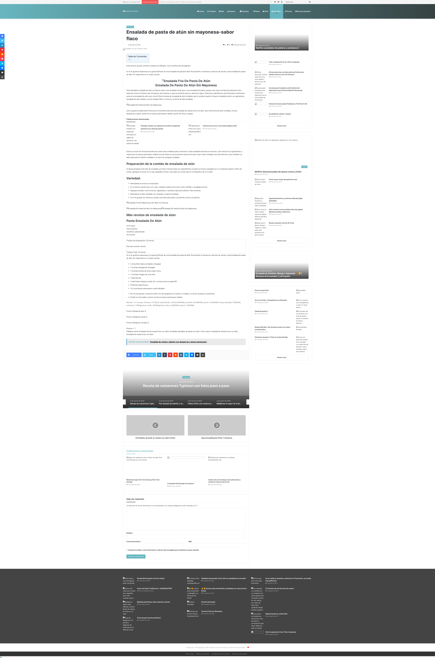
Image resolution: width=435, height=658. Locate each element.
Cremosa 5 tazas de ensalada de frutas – (275, 276)
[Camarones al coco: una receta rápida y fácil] (195, 130)
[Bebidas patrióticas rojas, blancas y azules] (129, 608)
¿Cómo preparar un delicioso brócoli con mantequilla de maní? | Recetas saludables (189, 2)
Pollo (222, 11)
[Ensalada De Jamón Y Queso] (261, 117)
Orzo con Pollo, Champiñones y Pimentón (271, 300)
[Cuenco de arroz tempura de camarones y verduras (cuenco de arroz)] (227, 467)
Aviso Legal (190, 654)
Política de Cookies (202, 654)
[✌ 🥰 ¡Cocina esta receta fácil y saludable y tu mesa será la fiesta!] (193, 593)
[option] (186, 385)
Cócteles (212, 11)
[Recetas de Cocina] (130, 11)
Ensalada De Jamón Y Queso (280, 114)
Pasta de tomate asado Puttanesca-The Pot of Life (288, 104)
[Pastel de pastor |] (302, 317)
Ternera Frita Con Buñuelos (211, 611)
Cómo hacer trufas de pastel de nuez (283, 179)
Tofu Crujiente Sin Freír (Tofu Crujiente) (284, 62)
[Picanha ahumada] (193, 605)
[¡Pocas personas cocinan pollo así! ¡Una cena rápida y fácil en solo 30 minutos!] (261, 78)
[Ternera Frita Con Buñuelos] (193, 614)
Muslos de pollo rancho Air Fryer (281, 223)
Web (190, 541)
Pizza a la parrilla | (262, 290)
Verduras (232, 11)
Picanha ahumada (208, 602)
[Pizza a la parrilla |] (302, 293)
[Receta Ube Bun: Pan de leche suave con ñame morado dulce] (302, 330)
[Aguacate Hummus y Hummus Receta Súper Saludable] (261, 202)
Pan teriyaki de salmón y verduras (186, 386)
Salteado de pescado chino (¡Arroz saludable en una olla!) (223, 578)
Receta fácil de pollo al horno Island (150, 578)
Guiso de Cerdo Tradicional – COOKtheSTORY (154, 588)
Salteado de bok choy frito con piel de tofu (276, 48)
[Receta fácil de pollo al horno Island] (129, 581)
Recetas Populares (304, 11)
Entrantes (245, 11)
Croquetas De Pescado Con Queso (180, 483)
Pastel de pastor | (261, 311)
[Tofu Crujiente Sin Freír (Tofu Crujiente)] (261, 65)
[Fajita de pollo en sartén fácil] (257, 621)
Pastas (257, 11)
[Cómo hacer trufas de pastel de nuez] (261, 187)
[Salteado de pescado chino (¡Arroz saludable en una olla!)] (193, 581)
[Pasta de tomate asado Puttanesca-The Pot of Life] (261, 107)
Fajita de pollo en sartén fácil (276, 614)
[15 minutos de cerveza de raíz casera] (257, 599)
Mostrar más (281, 126)
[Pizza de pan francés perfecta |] (129, 624)
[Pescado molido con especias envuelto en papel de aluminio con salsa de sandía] (133, 134)
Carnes (201, 11)
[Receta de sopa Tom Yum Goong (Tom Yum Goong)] (145, 467)
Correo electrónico (133, 541)
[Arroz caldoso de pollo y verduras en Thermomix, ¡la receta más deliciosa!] (257, 581)
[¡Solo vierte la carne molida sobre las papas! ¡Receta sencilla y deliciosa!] (261, 214)
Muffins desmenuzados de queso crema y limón (278, 172)
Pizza (266, 11)
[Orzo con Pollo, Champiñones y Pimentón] (302, 304)
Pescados (276, 11)
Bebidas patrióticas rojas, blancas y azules (153, 602)
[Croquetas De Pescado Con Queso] (186, 468)
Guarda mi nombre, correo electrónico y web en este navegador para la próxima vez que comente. (163, 550)
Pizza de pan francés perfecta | (149, 618)
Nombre (129, 533)
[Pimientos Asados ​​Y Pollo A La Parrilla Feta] (302, 344)
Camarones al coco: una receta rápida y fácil (220, 126)
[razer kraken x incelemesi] (217, 657)
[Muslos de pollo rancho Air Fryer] (261, 229)
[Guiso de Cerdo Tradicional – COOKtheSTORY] (129, 593)
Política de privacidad (239, 654)
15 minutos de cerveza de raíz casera (279, 588)
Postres (289, 11)
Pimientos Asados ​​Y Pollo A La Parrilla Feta (271, 337)
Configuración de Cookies (221, 654)
